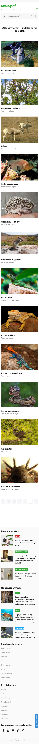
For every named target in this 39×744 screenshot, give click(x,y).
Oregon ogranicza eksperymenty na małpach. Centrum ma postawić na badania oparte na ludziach (25, 600)
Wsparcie (4, 719)
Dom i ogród (5, 652)
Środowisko (5, 665)
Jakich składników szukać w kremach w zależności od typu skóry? (26, 542)
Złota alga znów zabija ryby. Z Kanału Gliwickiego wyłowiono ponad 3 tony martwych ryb (26, 634)
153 (36, 501)
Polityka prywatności (9, 698)
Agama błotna (7, 297)
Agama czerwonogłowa (11, 373)
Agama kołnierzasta (10, 411)
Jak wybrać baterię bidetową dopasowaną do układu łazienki (25, 576)
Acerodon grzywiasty (10, 108)
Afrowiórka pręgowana (11, 259)
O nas (3, 694)
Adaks (4, 146)
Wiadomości (5, 648)
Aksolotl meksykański (10, 486)
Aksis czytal (6, 449)
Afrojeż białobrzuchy (10, 222)
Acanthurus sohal (8, 70)
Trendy (3, 669)
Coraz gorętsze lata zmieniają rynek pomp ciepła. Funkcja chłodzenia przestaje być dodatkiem (26, 559)
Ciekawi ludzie (6, 673)
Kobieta (4, 657)
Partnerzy (4, 715)
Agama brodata (8, 335)
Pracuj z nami (6, 702)
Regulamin (5, 706)
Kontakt (4, 689)
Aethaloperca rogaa (9, 184)
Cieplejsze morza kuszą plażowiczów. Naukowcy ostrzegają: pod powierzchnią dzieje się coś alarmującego (25, 618)
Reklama (4, 710)
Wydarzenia (5, 677)
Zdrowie (4, 661)
